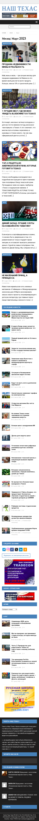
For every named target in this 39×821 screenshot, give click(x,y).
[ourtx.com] (4, 775)
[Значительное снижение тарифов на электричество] (6, 395)
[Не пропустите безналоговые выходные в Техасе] (6, 484)
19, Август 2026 (17, 352)
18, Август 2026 (17, 366)
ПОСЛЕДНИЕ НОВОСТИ (12, 307)
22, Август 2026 (17, 320)
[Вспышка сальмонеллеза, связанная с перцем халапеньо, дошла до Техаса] (6, 472)
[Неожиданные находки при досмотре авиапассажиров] (6, 518)
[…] (34, 83)
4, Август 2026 (16, 500)
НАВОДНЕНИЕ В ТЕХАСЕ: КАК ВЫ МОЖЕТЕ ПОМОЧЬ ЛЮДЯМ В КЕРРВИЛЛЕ (22, 797)
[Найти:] (19, 27)
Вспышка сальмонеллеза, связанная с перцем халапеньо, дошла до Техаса (23, 471)
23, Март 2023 (8, 70)
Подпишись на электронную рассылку (16, 555)
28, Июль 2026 (16, 510)
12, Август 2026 (17, 407)
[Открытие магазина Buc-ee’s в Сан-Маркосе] (6, 405)
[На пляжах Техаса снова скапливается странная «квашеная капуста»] (6, 416)
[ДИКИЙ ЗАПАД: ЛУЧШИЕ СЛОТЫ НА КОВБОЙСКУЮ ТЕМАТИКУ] (19, 211)
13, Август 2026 (17, 397)
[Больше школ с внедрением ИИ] (6, 428)
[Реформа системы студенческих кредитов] (6, 508)
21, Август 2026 (17, 332)
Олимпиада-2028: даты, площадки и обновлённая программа (21, 623)
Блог (6, 616)
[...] (9, 749)
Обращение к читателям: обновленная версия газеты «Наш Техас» (22, 774)
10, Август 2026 (17, 428)
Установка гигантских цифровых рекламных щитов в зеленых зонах (24, 447)
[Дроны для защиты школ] (6, 438)
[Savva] (4, 786)
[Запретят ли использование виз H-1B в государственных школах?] (6, 351)
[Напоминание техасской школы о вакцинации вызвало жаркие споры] (6, 460)
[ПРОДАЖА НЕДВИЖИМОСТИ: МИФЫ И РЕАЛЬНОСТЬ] (19, 52)
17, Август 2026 (17, 387)
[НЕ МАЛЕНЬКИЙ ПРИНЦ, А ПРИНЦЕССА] (19, 263)
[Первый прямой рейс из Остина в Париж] (6, 340)
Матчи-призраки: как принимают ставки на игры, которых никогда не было (24, 635)
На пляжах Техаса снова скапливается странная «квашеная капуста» (20, 415)
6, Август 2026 (16, 451)
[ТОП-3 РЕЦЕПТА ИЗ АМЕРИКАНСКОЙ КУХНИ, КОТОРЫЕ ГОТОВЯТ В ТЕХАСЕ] (19, 151)
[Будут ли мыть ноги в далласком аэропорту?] (6, 385)
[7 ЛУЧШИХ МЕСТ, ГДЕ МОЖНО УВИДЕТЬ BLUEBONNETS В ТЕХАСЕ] (19, 99)
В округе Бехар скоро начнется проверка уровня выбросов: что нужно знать (23, 328)
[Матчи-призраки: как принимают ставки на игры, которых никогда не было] (6, 636)
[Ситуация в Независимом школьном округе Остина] (6, 375)
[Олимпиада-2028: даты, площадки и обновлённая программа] (6, 623)
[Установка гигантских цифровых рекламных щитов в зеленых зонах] (6, 448)
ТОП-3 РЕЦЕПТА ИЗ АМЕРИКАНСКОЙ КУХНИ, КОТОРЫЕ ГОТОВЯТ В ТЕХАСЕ (19, 166)
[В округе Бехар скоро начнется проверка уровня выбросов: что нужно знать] (6, 328)
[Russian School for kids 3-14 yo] (19, 698)
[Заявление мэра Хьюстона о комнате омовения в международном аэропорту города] (6, 361)
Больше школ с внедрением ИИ (23, 425)
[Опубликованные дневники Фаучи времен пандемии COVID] (6, 531)
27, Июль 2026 (16, 520)
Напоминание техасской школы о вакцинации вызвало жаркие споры (24, 459)
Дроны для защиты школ (21, 435)
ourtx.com (18, 70)
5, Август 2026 (16, 486)
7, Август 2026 (16, 438)
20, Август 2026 (17, 627)
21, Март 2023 (8, 171)
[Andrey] (4, 797)
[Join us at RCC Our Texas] (19, 15)
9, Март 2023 (8, 281)
